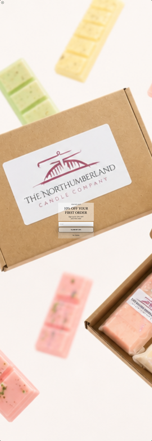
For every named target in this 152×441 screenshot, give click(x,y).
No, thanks (76, 235)
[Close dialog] (2, 2)
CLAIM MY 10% (76, 229)
